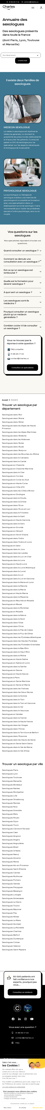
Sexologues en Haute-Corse (15, 483)
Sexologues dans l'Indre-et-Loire (17, 542)
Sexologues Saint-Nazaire (14, 949)
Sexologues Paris (10, 770)
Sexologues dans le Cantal (14, 461)
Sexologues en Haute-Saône (15, 659)
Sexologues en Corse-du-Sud (15, 479)
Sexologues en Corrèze (12, 476)
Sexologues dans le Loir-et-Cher (17, 556)
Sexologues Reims (10, 861)
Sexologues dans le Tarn (13, 699)
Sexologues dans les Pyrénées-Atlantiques (21, 637)
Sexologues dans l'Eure (12, 505)
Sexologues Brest (10, 847)
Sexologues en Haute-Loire (14, 564)
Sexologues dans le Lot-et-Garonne (18, 578)
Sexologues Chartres (11, 931)
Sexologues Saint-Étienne (14, 869)
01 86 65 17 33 (22, 1032)
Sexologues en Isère (11, 545)
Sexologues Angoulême (13, 843)
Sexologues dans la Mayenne (15, 597)
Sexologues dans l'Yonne (13, 729)
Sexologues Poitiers (11, 880)
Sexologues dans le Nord (13, 619)
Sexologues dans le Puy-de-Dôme (17, 633)
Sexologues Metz (10, 814)
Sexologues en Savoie (12, 670)
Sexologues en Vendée (12, 714)
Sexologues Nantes (11, 788)
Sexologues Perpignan (12, 887)
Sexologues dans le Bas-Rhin (15, 648)
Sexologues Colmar (11, 942)
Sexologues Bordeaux (12, 784)
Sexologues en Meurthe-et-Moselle (18, 600)
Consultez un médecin (22, 992)
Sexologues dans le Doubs (14, 498)
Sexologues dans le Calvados (15, 457)
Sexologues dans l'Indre (13, 538)
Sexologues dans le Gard (13, 516)
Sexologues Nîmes (10, 916)
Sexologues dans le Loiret (14, 571)
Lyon (22, 40)
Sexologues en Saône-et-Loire (16, 663)
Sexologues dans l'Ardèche (14, 435)
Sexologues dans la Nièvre (14, 615)
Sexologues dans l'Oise (12, 622)
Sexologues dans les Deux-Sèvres (17, 692)
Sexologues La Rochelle (13, 927)
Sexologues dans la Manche (14, 586)
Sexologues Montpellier (13, 792)
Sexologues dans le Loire (13, 560)
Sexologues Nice (9, 806)
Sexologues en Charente (13, 465)
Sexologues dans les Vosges (15, 725)
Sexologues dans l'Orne (13, 626)
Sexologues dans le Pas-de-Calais (17, 630)
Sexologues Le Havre (11, 902)
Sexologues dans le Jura (13, 549)
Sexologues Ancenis (11, 858)
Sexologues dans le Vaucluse (15, 710)
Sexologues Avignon (11, 836)
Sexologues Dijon (10, 821)
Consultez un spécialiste (23, 367)
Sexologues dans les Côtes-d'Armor (18, 490)
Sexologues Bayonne (11, 909)
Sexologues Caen (10, 832)
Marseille (12, 44)
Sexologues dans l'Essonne (14, 736)
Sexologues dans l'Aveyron (14, 450)
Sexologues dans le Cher (13, 472)
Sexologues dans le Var (12, 707)
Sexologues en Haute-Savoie (15, 674)
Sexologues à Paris (11, 677)
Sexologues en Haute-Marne (15, 593)
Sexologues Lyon (10, 773)
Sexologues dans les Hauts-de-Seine (19, 740)
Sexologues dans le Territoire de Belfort (20, 732)
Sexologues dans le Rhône (14, 655)
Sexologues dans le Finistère (15, 512)
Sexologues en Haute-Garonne (16, 520)
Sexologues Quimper (11, 924)
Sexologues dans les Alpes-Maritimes (19, 432)
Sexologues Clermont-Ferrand (16, 828)
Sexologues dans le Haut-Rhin (16, 652)
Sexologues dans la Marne (14, 589)
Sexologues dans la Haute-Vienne (17, 721)
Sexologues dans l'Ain (12, 414)
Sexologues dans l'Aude (13, 446)
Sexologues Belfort (11, 935)
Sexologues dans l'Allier (13, 422)
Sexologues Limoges (11, 894)
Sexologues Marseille (12, 781)
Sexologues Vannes (11, 883)
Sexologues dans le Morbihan (15, 608)
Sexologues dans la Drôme (14, 501)
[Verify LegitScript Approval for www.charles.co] (28, 1010)
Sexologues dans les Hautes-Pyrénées (19, 641)
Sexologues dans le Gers (13, 523)
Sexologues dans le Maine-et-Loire (18, 582)
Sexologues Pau (9, 913)
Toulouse (33, 40)
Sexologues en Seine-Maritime (16, 681)
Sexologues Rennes (11, 803)
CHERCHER (22, 61)
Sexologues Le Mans (11, 920)
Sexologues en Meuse (12, 604)
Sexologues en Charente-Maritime (17, 468)
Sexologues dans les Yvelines (15, 688)
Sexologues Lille (9, 795)
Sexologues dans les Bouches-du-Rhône (20, 454)
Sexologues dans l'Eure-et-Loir (16, 509)
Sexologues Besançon (12, 891)
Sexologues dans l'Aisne (13, 418)
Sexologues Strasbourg (13, 799)
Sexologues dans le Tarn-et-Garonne (18, 703)
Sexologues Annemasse (13, 898)
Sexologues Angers (11, 839)
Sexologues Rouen (10, 817)
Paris (14, 40)
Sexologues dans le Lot (12, 575)
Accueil (5, 400)
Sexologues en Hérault (12, 531)
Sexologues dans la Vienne (14, 718)
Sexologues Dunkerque (12, 938)
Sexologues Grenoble (12, 810)
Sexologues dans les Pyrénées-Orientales (21, 644)
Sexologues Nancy (10, 854)
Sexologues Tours (10, 825)
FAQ (17, 1043)
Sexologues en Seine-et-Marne (16, 685)
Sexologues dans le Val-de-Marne (17, 747)
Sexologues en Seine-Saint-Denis (17, 743)
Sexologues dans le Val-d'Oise (15, 751)
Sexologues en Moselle (12, 611)
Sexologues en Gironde (12, 527)
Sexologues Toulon (11, 905)
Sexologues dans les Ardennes (16, 439)
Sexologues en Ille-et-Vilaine (15, 534)
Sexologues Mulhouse (12, 876)
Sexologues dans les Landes (15, 553)
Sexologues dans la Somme (14, 696)
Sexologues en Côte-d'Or (13, 487)
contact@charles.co (24, 1037)
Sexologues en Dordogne (13, 494)
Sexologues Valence (11, 946)
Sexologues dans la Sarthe (14, 666)
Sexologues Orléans (11, 850)
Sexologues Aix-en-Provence (15, 865)
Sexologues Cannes (11, 872)
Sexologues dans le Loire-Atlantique (18, 567)
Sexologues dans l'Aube (13, 443)
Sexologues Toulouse (12, 777)
